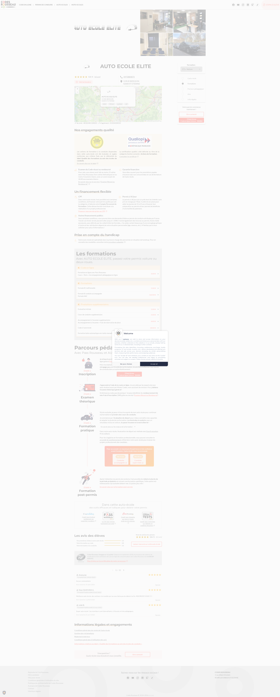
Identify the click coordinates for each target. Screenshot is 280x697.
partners (126, 339)
